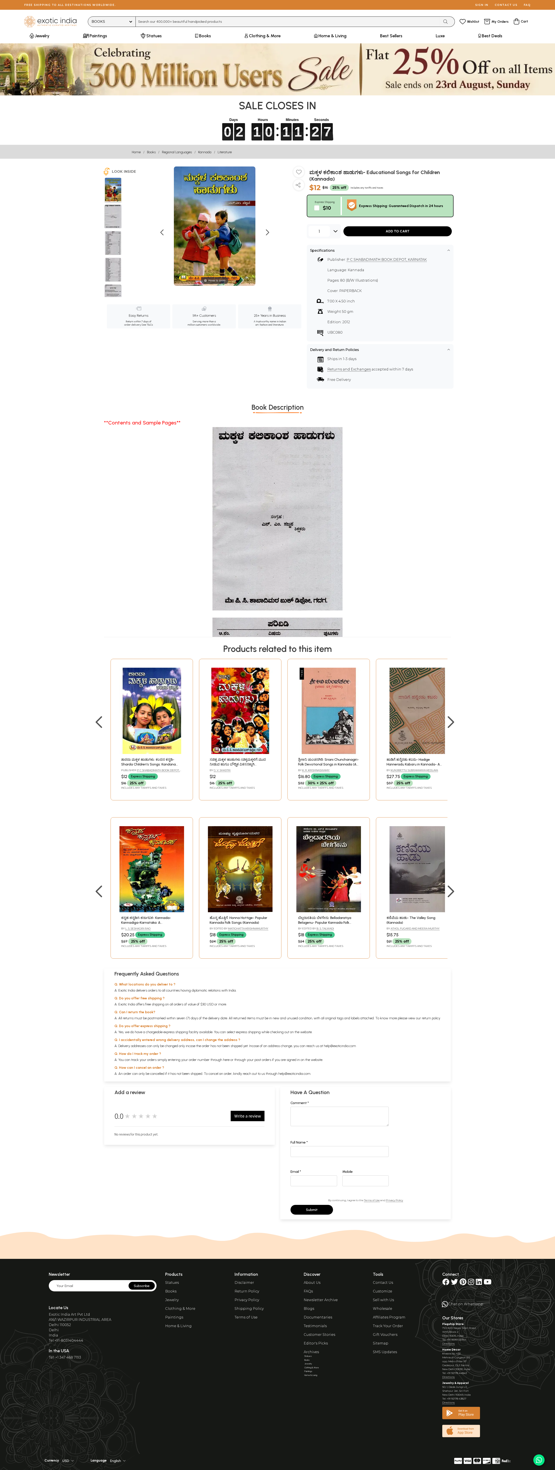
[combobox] (287, 21)
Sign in (481, 5)
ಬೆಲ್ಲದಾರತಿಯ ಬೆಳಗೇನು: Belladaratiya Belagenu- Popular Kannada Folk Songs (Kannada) (324, 923)
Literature (225, 152)
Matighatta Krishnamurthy (248, 928)
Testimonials (315, 1326)
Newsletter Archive (321, 1300)
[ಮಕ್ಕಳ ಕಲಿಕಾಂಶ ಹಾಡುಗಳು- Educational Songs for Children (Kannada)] (113, 190)
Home (136, 152)
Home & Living (178, 1326)
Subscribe (142, 1286)
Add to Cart (398, 231)
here (226, 1060)
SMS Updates (385, 1352)
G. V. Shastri (222, 770)
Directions (448, 1343)
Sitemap (380, 1343)
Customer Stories (319, 1335)
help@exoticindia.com (340, 1046)
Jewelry (172, 1300)
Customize (382, 1291)
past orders (263, 1060)
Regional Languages (177, 152)
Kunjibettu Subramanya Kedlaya (414, 770)
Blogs (309, 1309)
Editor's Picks (316, 1343)
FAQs (308, 1291)
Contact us (506, 5)
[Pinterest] (463, 1283)
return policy (431, 1018)
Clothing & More (180, 1309)
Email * (296, 1172)
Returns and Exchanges (349, 369)
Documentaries (318, 1317)
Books (151, 152)
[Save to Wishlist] (298, 173)
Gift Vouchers (385, 1335)
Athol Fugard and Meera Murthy (415, 928)
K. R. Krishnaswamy (316, 770)
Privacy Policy (394, 1200)
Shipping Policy (249, 1309)
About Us (312, 1283)
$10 (327, 208)
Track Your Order (388, 1326)
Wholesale (382, 1309)
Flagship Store (453, 1324)
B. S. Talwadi (325, 928)
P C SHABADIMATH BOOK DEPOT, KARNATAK (387, 260)
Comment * (300, 1103)
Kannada (204, 152)
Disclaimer (244, 1283)
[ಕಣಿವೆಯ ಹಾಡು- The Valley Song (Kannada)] (417, 911)
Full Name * (299, 1142)
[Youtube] (487, 1283)
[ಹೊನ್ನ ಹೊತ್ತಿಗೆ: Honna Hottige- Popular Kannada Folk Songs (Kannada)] (240, 911)
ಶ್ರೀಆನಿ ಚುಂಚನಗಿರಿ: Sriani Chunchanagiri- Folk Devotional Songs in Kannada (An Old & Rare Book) (328, 764)
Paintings (174, 1317)
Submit (312, 1210)
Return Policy (247, 1291)
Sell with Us (383, 1300)
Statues (172, 1283)
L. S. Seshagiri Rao (137, 928)
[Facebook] (445, 1283)
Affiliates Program (389, 1317)
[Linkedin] (479, 1283)
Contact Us (383, 1283)
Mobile (347, 1172)
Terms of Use (372, 1200)
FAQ (527, 5)
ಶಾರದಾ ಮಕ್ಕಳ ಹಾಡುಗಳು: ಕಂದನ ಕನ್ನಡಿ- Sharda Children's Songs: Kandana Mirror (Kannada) (148, 764)
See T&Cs (147, 324)
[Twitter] (454, 1283)
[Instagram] (471, 1283)
